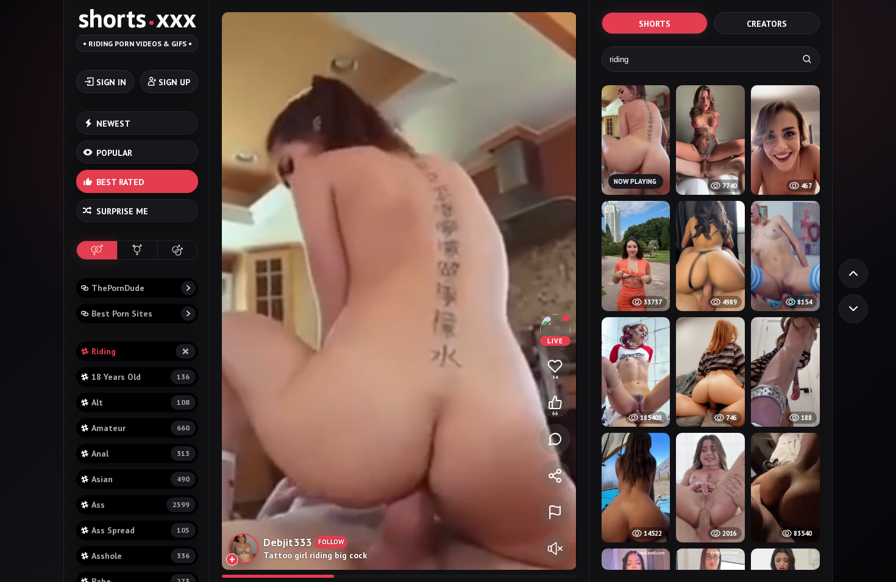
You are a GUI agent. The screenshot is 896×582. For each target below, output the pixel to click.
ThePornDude (117, 287)
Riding (140, 351)
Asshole (140, 555)
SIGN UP (174, 82)
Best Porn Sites (121, 313)
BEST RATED (120, 182)
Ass (140, 504)
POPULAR (114, 152)
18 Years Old (140, 376)
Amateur (140, 427)
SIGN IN (111, 82)
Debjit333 (287, 542)
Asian (140, 479)
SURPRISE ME (122, 211)
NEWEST (113, 123)
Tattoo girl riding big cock (315, 555)
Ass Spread (140, 530)
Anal (140, 453)
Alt (140, 402)
